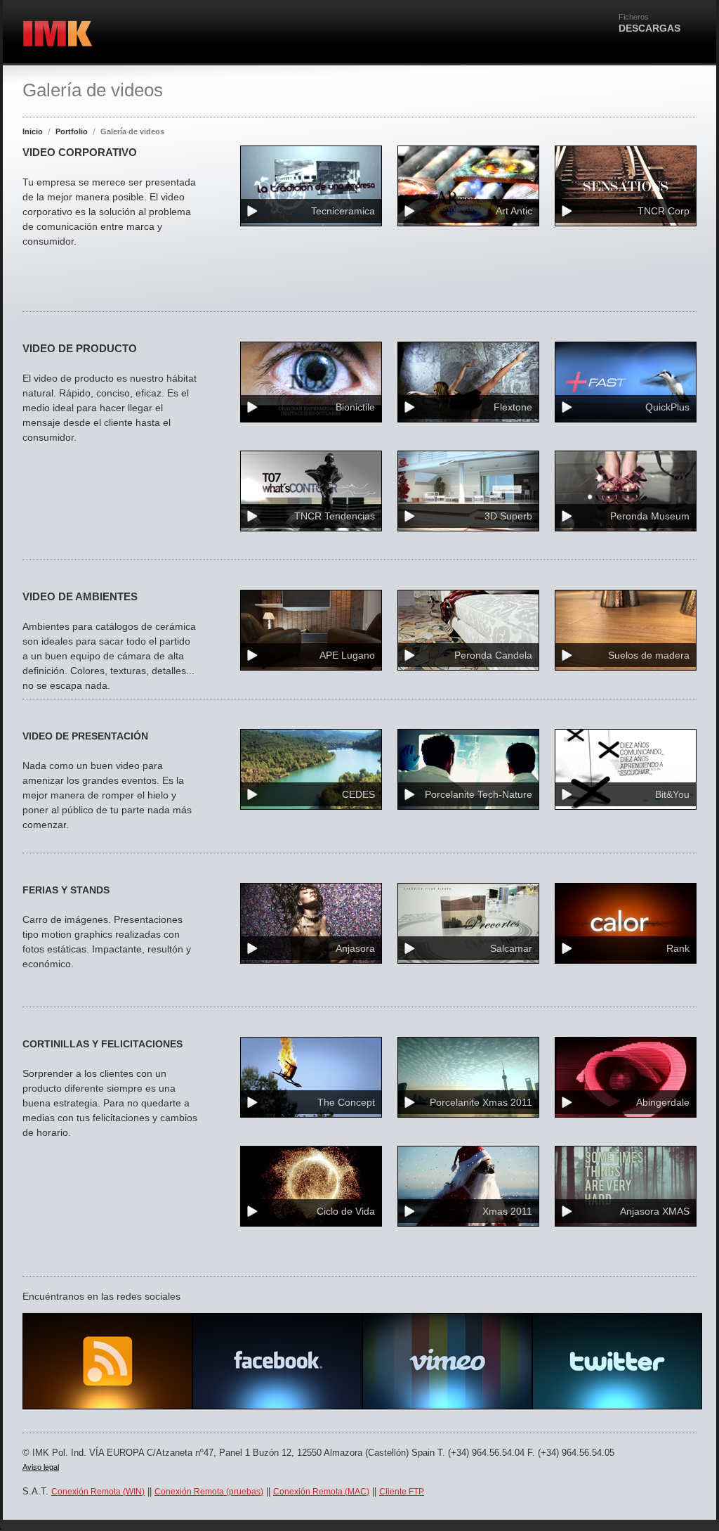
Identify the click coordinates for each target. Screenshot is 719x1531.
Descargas (649, 23)
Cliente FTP (401, 1492)
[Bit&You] (626, 819)
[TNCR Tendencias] (311, 541)
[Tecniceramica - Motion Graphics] (311, 235)
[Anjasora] (311, 973)
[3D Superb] (468, 541)
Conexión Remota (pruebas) (208, 1492)
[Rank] (626, 973)
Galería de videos (132, 131)
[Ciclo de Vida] (311, 1236)
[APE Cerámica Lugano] (311, 680)
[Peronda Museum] (626, 541)
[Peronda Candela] (468, 680)
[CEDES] (311, 819)
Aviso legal (40, 1467)
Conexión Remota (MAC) (321, 1492)
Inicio (32, 131)
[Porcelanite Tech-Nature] (468, 819)
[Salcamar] (468, 973)
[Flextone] (468, 432)
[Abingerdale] (626, 1127)
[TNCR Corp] (626, 235)
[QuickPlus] (626, 432)
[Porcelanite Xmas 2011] (468, 1127)
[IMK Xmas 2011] (468, 1236)
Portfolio (71, 131)
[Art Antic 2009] (468, 235)
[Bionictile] (311, 432)
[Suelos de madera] (626, 680)
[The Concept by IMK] (311, 1127)
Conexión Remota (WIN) (98, 1492)
